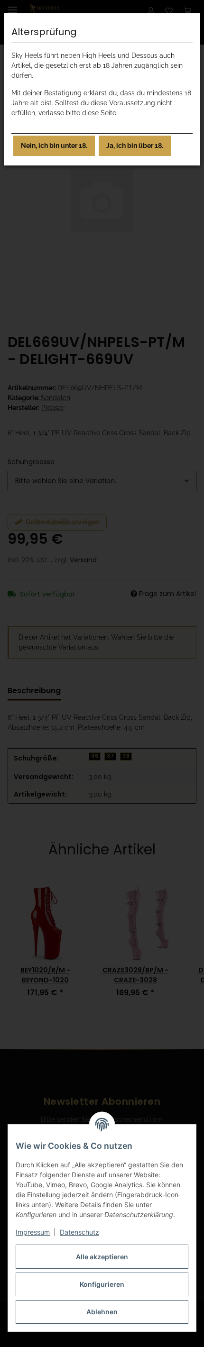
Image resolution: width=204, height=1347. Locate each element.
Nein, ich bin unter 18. (54, 145)
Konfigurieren (102, 1284)
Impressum (33, 1232)
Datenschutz (79, 1232)
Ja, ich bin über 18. (134, 145)
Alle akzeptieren (102, 1257)
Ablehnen (102, 1312)
